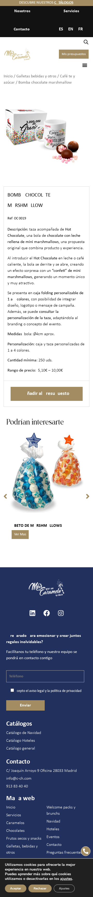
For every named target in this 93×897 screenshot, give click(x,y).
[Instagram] (60, 613)
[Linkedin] (32, 613)
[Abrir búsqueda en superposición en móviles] (86, 42)
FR (80, 29)
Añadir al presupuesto (46, 393)
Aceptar (15, 888)
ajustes (66, 878)
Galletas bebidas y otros (36, 76)
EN (70, 29)
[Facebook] (46, 613)
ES (61, 29)
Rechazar (40, 888)
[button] (85, 65)
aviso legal (36, 691)
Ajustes (64, 888)
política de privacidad (66, 691)
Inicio (8, 76)
